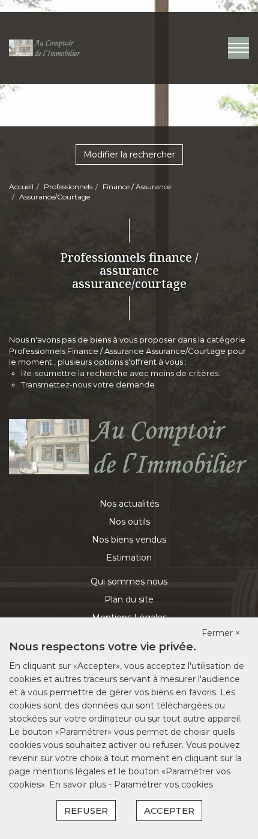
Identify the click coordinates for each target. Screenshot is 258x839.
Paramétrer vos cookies (163, 784)
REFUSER (86, 810)
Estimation (129, 557)
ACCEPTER (169, 810)
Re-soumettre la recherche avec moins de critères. (120, 373)
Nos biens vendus (129, 539)
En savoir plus (79, 784)
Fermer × (221, 633)
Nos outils (129, 521)
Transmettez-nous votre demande (88, 384)
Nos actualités (129, 503)
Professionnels (68, 186)
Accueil (21, 186)
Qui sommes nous (129, 581)
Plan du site (129, 599)
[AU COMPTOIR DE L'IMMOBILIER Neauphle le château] (45, 47)
